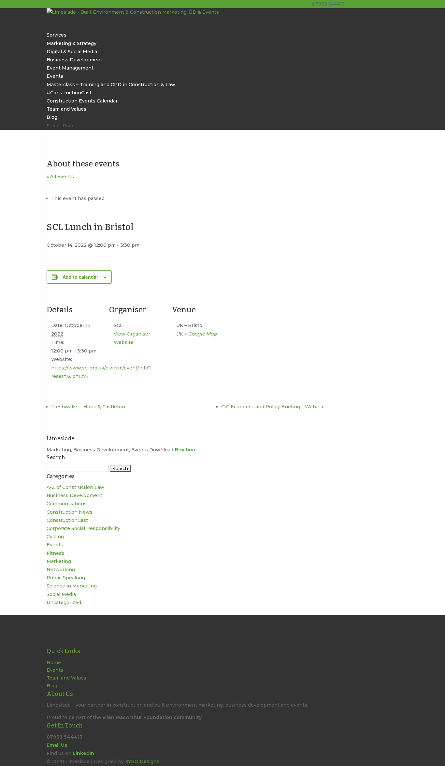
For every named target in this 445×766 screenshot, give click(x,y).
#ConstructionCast (69, 93)
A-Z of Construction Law (75, 487)
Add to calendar (80, 277)
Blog (52, 686)
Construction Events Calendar (82, 101)
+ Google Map (200, 334)
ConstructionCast (67, 520)
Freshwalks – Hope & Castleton (88, 407)
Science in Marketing (72, 586)
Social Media (61, 594)
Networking (61, 569)
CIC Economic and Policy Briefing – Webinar (273, 407)
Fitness (55, 553)
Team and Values (66, 109)
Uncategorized (64, 602)
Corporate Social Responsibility (83, 528)
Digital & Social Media (72, 52)
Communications (67, 504)
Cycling (55, 536)
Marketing (59, 561)
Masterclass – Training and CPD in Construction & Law (111, 84)
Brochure (186, 450)
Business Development (74, 60)
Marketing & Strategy (71, 43)
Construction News (70, 512)
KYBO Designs (142, 761)
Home (54, 662)
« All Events (60, 177)
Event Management (70, 68)
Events (55, 545)
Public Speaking (66, 578)
